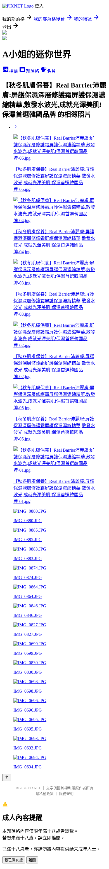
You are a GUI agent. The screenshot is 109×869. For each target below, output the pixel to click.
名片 (51, 71)
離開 (32, 860)
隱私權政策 (44, 794)
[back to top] (6, 777)
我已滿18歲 (13, 860)
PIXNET (34, 788)
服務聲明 (66, 794)
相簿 (14, 71)
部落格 (33, 71)
